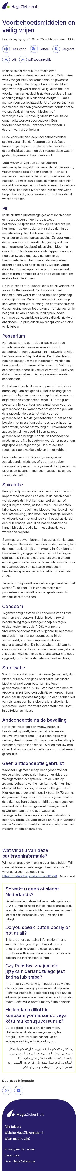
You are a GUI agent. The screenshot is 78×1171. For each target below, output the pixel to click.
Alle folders (13, 1126)
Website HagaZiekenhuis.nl (24, 1132)
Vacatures (12, 1155)
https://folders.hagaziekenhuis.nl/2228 (29, 876)
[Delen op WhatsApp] (6, 1090)
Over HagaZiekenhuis (20, 1161)
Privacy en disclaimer (20, 1149)
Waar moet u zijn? (17, 1139)
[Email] (18, 1090)
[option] (63, 49)
